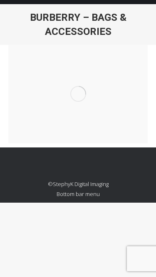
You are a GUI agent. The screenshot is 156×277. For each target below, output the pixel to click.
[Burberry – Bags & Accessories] (78, 94)
